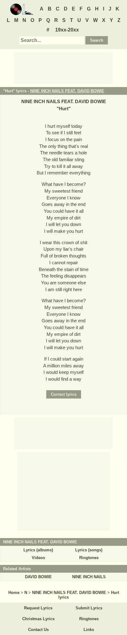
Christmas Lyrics (38, 618)
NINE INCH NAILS (89, 576)
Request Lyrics (38, 608)
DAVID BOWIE (38, 576)
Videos (38, 557)
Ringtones (89, 557)
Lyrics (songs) (88, 550)
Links (89, 629)
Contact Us (38, 629)
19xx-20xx (67, 29)
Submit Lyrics (89, 608)
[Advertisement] (63, 67)
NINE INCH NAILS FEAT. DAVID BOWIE (67, 91)
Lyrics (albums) (38, 550)
